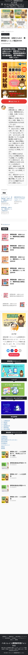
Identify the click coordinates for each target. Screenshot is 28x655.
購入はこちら (13, 101)
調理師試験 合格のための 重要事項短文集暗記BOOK (17, 236)
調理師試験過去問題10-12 (18, 485)
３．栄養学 (4, 424)
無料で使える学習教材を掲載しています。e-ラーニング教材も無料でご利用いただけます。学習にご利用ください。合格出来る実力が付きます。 (14, 649)
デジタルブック (6, 224)
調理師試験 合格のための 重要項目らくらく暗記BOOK (6, 209)
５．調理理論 (5, 427)
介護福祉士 (4, 436)
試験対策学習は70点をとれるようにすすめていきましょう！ (19, 198)
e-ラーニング (14, 354)
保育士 (3, 446)
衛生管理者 (4, 441)
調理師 (3, 448)
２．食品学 (4, 422)
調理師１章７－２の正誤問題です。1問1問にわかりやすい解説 (18, 453)
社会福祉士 (4, 443)
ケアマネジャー (5, 445)
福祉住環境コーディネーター (9, 440)
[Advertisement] (14, 568)
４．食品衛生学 (5, 426)
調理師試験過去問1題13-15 (18, 463)
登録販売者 (4, 438)
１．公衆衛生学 (5, 420)
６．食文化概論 (5, 429)
